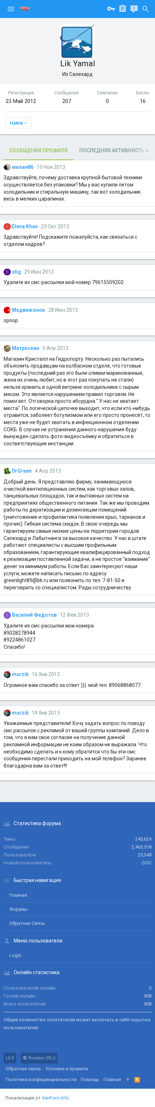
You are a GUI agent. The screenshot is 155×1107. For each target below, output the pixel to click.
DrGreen (22, 471)
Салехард (81, 74)
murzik (20, 674)
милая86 (23, 167)
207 (66, 101)
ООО (146, 862)
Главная (18, 895)
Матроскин (25, 348)
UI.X (10, 1058)
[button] (11, 9)
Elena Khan (25, 226)
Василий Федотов (34, 615)
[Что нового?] (134, 9)
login (15, 955)
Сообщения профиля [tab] (38, 150)
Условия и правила (66, 1068)
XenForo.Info (55, 1098)
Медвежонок (28, 310)
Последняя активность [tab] (112, 150)
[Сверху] (127, 1079)
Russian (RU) (41, 1058)
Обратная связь (27, 923)
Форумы (18, 909)
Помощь (90, 1079)
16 (143, 101)
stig (16, 272)
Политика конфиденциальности (41, 1079)
